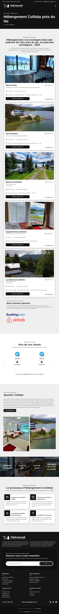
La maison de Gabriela (15, 280)
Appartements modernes (16, 232)
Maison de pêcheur (14, 182)
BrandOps (38, 608)
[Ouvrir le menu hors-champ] (55, 5)
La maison (6, 24)
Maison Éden (11, 85)
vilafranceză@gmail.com (29, 602)
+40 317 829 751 (7, 602)
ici (16, 504)
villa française (12, 134)
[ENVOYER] (46, 564)
